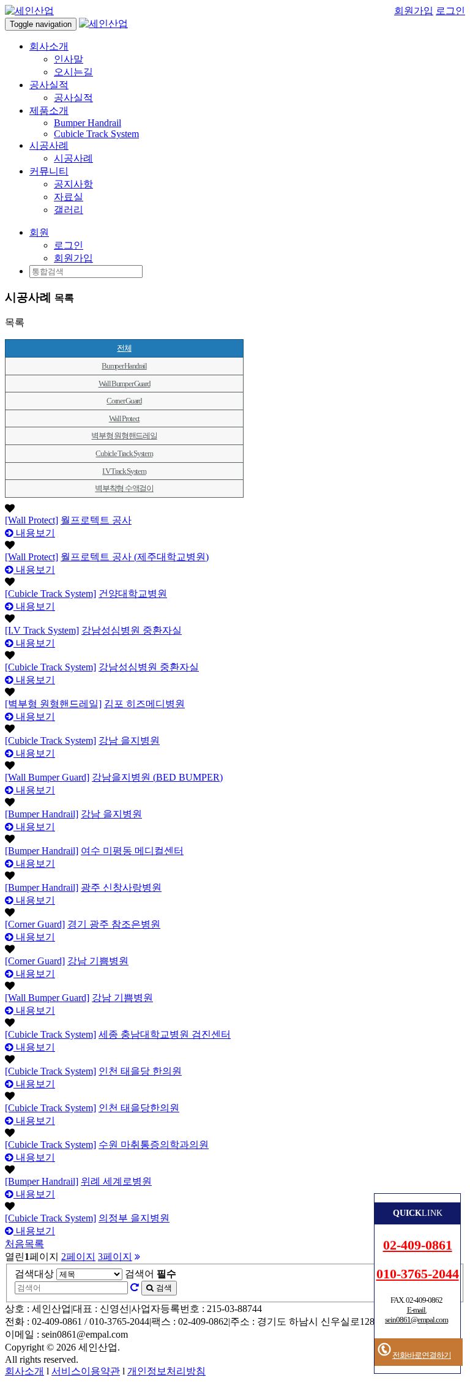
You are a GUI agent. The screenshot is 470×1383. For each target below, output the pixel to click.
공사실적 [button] (49, 85)
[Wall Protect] (31, 520)
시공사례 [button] (49, 145)
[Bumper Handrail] (41, 814)
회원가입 (413, 11)
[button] (39, 232)
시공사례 (73, 158)
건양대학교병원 (133, 593)
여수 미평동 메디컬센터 (132, 850)
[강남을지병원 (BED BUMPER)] (235, 765)
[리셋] (134, 1287)
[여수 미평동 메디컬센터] (235, 839)
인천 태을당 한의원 (140, 1071)
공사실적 (73, 97)
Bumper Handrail (87, 123)
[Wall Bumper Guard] (47, 777)
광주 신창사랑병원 (121, 887)
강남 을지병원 (129, 740)
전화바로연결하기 (421, 1355)
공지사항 (73, 184)
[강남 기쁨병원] (235, 949)
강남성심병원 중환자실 (131, 630)
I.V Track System (124, 471)
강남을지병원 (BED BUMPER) (157, 777)
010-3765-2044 (417, 1273)
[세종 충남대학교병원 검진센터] (235, 1023)
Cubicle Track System (96, 134)
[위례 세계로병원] (235, 1169)
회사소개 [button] (49, 46)
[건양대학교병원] (235, 582)
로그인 (450, 11)
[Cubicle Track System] (50, 593)
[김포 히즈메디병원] (235, 692)
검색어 (150, 1274)
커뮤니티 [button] (49, 171)
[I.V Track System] (42, 630)
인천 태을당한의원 (139, 1108)
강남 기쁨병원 (98, 961)
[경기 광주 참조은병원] (235, 912)
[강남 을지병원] (235, 729)
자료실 (68, 197)
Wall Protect (124, 418)
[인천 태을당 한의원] (235, 1059)
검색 (163, 1287)
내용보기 (34, 533)
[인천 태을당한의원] (235, 1096)
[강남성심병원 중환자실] (235, 618)
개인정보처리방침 (166, 1371)
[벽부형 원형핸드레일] (53, 704)
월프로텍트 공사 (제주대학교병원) (135, 557)
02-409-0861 (417, 1245)
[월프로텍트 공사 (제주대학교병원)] (235, 545)
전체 (124, 348)
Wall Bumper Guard (125, 383)
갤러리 (68, 209)
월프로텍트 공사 (96, 520)
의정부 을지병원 (134, 1218)
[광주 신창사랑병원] (235, 876)
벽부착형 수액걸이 (124, 488)
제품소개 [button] (49, 110)
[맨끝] (137, 1256)
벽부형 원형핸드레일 (124, 435)
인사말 (68, 59)
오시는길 (73, 72)
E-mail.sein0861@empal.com (416, 1314)
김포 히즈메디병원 (144, 704)
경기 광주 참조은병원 (113, 924)
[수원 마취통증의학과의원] (235, 1133)
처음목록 (24, 1244)
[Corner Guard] (35, 924)
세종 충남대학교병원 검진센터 (165, 1034)
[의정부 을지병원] (235, 1206)
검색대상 (34, 1274)
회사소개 (24, 1371)
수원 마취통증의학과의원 (154, 1144)
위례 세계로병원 (116, 1181)
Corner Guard (123, 400)
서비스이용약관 (85, 1371)
